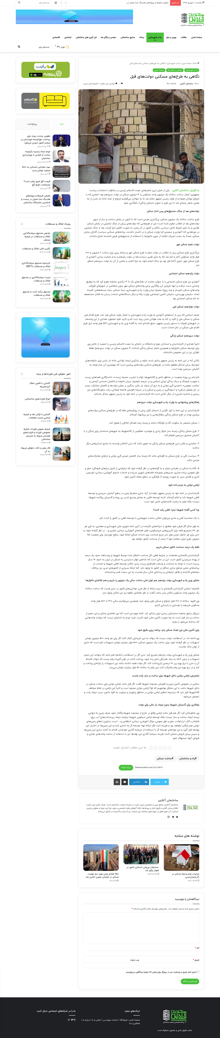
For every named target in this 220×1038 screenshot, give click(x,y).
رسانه (141, 37)
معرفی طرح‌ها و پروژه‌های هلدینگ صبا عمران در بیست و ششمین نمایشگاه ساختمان (131, 2)
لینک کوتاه (126, 767)
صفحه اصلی (196, 37)
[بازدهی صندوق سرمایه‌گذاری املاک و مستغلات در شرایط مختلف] (61, 238)
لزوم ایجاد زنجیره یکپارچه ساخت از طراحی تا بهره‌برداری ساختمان (36, 155)
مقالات (184, 37)
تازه (62, 124)
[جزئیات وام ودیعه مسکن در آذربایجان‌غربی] (181, 857)
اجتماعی (67, 37)
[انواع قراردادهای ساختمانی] (61, 404)
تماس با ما (96, 1020)
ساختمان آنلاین (186, 83)
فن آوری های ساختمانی (86, 37)
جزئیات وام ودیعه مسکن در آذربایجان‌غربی (185, 875)
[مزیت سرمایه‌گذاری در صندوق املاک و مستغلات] (61, 282)
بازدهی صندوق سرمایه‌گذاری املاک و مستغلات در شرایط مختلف (36, 237)
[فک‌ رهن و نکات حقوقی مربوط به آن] (61, 453)
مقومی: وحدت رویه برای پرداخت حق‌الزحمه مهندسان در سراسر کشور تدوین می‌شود (35, 139)
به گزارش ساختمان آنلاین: (185, 190)
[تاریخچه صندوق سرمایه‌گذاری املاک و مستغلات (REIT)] (61, 268)
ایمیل (196, 960)
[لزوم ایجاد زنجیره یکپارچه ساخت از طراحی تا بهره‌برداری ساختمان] (61, 156)
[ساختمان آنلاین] (192, 19)
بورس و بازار (171, 37)
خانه (195, 63)
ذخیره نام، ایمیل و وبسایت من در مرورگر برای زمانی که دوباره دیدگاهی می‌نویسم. (161, 972)
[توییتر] (172, 817)
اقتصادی (56, 37)
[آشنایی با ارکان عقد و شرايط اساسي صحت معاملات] (61, 419)
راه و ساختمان (187, 758)
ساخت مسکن (164, 758)
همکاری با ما (134, 1023)
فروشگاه (123, 1020)
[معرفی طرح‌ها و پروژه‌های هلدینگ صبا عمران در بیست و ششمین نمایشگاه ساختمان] (61, 200)
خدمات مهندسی (110, 1020)
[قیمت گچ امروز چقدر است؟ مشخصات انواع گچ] (61, 186)
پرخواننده (32, 124)
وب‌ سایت (134, 960)
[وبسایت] (176, 817)
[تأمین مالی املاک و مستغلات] (61, 253)
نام (197, 948)
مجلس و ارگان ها (108, 37)
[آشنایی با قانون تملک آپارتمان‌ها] (61, 388)
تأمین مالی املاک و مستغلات (36, 248)
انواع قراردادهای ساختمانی (37, 398)
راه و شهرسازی (155, 37)
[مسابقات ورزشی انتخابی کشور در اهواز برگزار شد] (141, 854)
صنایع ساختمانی (128, 37)
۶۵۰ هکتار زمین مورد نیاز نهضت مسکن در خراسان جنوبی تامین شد (102, 875)
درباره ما (86, 1020)
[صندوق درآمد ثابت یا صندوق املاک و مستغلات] (61, 296)
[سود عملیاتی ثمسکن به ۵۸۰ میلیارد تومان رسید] (61, 172)
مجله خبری (186, 63)
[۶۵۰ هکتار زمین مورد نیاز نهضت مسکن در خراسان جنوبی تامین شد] (101, 857)
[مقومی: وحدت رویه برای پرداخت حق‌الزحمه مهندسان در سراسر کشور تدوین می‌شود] (61, 141)
